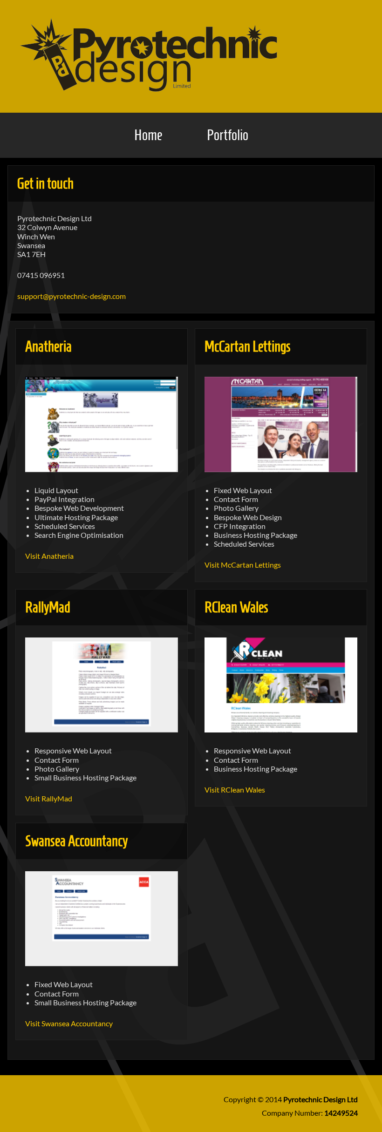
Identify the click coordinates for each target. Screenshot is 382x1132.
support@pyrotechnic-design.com (71, 295)
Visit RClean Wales (235, 789)
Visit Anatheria (49, 555)
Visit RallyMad (48, 798)
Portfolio (227, 135)
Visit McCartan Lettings (243, 564)
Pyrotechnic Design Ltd (320, 1099)
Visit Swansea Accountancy (69, 1023)
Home (148, 135)
